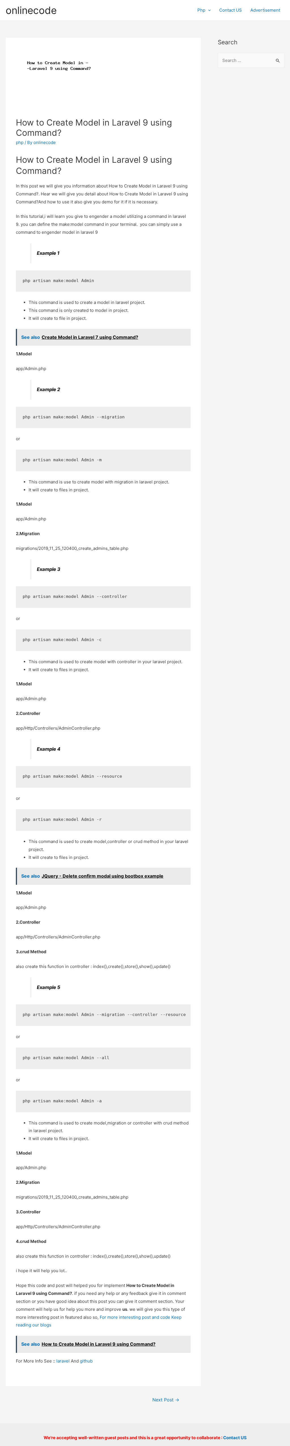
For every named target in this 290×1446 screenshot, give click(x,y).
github (86, 1361)
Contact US (230, 10)
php (20, 142)
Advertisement (265, 10)
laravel (63, 1361)
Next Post (165, 1400)
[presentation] (208, 10)
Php (201, 10)
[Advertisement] (251, 165)
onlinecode (31, 10)
